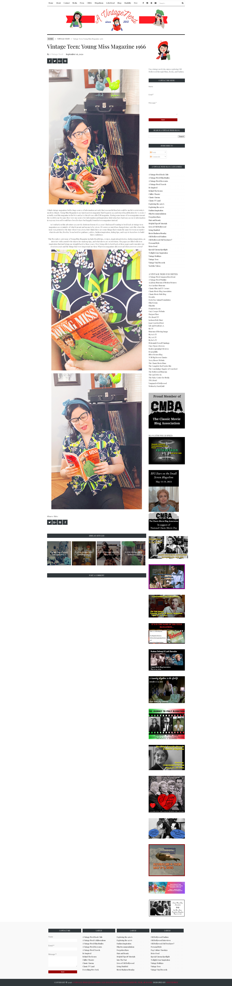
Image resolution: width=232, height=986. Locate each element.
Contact (67, 3)
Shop (119, 3)
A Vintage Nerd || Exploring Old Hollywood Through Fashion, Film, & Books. (112, 982)
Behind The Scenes (156, 191)
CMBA (89, 3)
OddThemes (172, 982)
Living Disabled (154, 230)
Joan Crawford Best (156, 323)
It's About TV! (154, 317)
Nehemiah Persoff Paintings (159, 343)
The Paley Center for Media (159, 377)
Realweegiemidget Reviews (159, 349)
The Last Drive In (155, 375)
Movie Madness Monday (157, 233)
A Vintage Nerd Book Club (158, 174)
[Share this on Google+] (60, 60)
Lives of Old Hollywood (157, 227)
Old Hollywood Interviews (161, 940)
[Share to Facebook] (49, 60)
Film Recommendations (157, 214)
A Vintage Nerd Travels (157, 184)
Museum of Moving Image (158, 331)
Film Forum (153, 303)
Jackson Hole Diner (156, 320)
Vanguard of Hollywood (158, 383)
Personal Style (154, 243)
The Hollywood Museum (158, 372)
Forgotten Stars (155, 217)
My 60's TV (153, 334)
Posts (154, 152)
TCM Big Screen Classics (158, 357)
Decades (152, 297)
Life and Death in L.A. (156, 326)
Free (136, 3)
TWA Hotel (153, 380)
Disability (127, 3)
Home (51, 3)
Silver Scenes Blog (155, 354)
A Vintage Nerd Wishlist (157, 280)
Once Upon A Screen (156, 346)
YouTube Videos (154, 266)
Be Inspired (153, 187)
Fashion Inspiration (156, 210)
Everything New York (91, 970)
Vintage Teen (63, 39)
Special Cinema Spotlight (158, 249)
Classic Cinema (154, 197)
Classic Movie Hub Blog (157, 294)
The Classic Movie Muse (157, 363)
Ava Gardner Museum (157, 285)
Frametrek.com (154, 308)
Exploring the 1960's (156, 204)
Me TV (151, 329)
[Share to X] (54, 60)
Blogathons (99, 3)
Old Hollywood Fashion (157, 236)
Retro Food (153, 246)
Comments (156, 157)
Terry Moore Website (157, 360)
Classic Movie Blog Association (160, 291)
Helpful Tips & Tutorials (158, 223)
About (58, 3)
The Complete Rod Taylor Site (160, 366)
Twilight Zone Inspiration (158, 253)
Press (82, 3)
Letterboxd (110, 3)
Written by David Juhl (156, 386)
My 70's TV (153, 337)
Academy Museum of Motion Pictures (163, 282)
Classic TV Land (154, 201)
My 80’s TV (153, 340)
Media (74, 3)
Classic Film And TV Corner (159, 288)
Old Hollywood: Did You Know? (160, 240)
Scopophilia (153, 352)
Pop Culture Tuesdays (159, 950)
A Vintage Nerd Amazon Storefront (162, 277)
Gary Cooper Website (157, 311)
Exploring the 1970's (156, 207)
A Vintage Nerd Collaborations (94, 940)
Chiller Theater (154, 194)
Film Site (152, 306)
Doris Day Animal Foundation (159, 300)
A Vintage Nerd (56, 54)
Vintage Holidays (155, 256)
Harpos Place (154, 314)
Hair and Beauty (155, 220)
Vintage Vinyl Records (157, 263)
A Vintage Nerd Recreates (158, 181)
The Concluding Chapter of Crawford (163, 369)
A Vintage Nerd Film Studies (159, 178)
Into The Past (122, 960)
